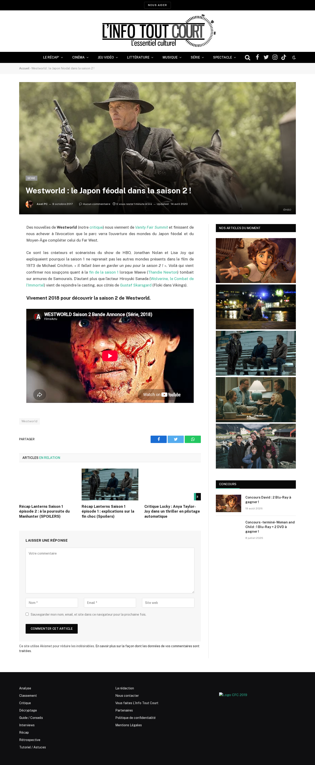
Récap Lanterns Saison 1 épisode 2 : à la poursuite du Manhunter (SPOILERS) (44, 511)
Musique (170, 57)
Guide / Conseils (31, 718)
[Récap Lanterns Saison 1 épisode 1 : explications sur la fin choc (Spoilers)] (110, 484)
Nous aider (157, 5)
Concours (227, 484)
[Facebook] (7, 239)
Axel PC (42, 204)
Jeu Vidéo (106, 57)
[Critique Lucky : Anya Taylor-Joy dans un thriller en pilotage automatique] (172, 484)
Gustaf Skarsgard (136, 285)
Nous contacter (127, 695)
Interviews (27, 725)
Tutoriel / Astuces (32, 747)
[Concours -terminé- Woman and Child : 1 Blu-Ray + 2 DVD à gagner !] (228, 528)
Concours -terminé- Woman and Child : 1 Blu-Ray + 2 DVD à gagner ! (270, 526)
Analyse (25, 688)
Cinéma (78, 57)
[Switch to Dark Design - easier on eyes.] (293, 57)
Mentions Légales (128, 725)
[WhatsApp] (7, 262)
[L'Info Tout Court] (157, 31)
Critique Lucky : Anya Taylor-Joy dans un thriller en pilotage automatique (172, 511)
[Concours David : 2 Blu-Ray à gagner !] (228, 503)
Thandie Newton (162, 272)
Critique (25, 703)
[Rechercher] (247, 57)
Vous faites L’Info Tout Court (136, 703)
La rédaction (124, 688)
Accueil (24, 68)
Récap (24, 732)
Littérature (138, 57)
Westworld (29, 421)
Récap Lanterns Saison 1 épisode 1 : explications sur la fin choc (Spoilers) (108, 511)
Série (195, 57)
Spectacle (222, 57)
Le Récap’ (51, 57)
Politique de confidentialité (135, 718)
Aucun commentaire (96, 204)
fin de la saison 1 (104, 272)
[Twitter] (7, 251)
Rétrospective (29, 740)
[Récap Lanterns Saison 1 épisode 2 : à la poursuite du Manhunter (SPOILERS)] (47, 484)
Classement (28, 695)
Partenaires (124, 710)
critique (96, 227)
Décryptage (28, 710)
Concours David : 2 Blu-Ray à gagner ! (268, 500)
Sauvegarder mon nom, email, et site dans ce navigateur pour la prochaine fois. (88, 614)
